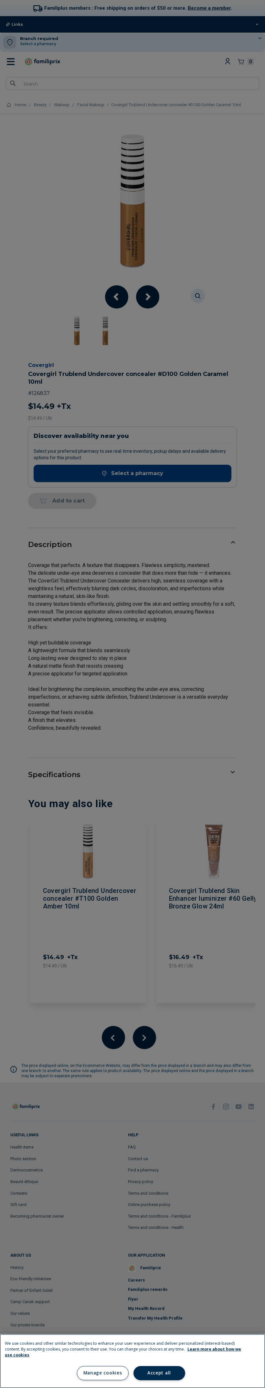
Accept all (159, 1373)
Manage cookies (102, 1373)
